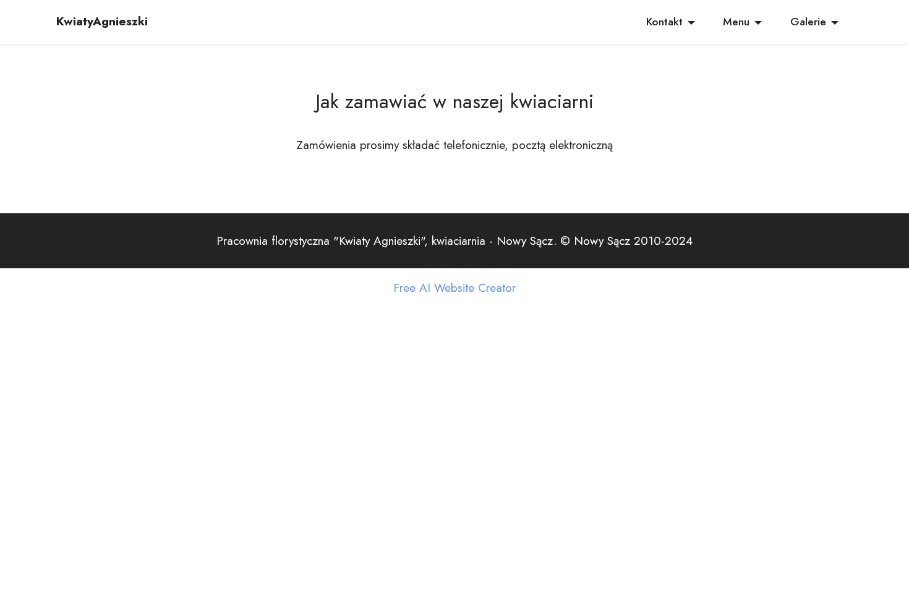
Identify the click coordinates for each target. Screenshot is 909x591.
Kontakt (664, 22)
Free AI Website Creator (454, 288)
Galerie (808, 22)
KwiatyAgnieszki (102, 21)
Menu (736, 22)
